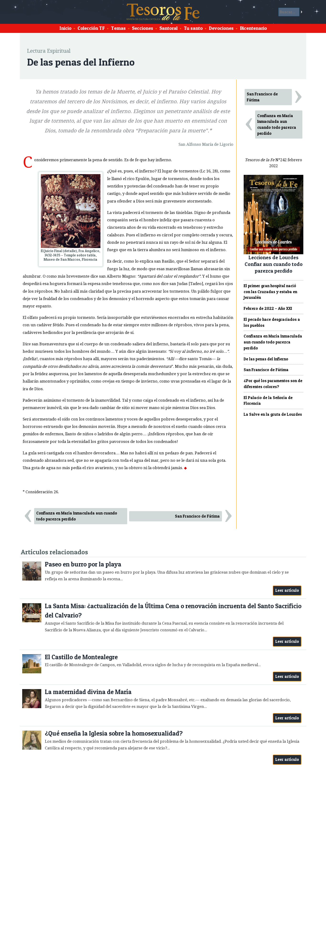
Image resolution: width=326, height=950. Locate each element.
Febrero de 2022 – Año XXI (268, 308)
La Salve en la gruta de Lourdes (273, 414)
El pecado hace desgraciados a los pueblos (272, 322)
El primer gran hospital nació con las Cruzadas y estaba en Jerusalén (270, 291)
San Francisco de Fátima (197, 516)
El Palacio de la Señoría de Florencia (268, 400)
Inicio (65, 28)
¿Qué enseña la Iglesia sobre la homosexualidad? (114, 733)
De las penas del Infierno (266, 359)
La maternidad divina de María (88, 692)
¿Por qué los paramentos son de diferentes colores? (273, 383)
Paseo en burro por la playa (83, 564)
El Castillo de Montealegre (81, 657)
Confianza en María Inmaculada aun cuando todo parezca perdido (76, 516)
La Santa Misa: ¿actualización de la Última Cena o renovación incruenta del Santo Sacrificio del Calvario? (173, 610)
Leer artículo (287, 590)
